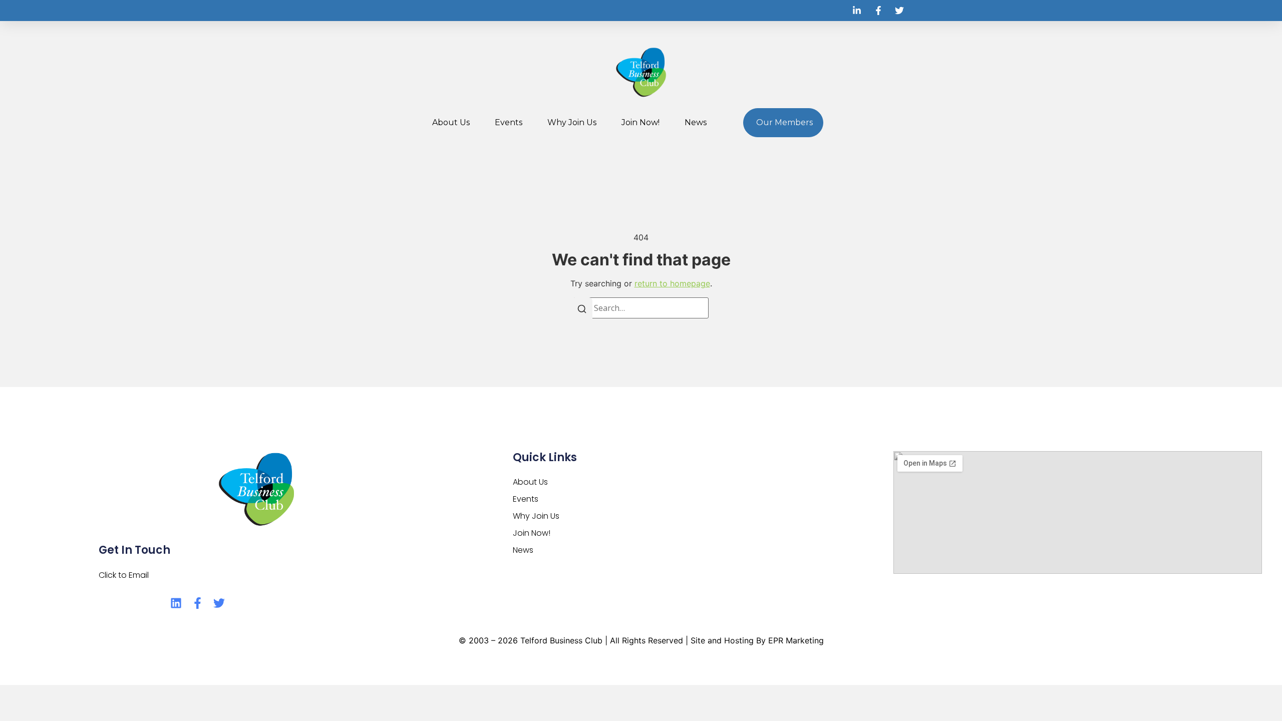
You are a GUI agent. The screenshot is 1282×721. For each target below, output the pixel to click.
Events (508, 122)
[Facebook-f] (197, 603)
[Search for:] (641, 307)
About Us (451, 122)
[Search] (581, 310)
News (696, 122)
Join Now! (640, 122)
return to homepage (672, 283)
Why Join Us (571, 122)
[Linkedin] (176, 603)
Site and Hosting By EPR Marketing (757, 640)
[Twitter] (219, 603)
